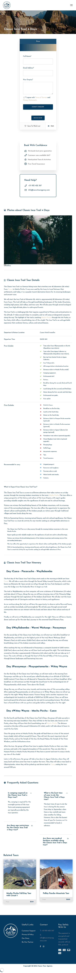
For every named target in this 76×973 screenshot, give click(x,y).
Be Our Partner (27, 942)
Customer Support (29, 931)
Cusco (10, 289)
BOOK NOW (38, 118)
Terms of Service (41, 97)
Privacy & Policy (28, 934)
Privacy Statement (29, 100)
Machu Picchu (46, 317)
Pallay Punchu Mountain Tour (56, 893)
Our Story (25, 938)
